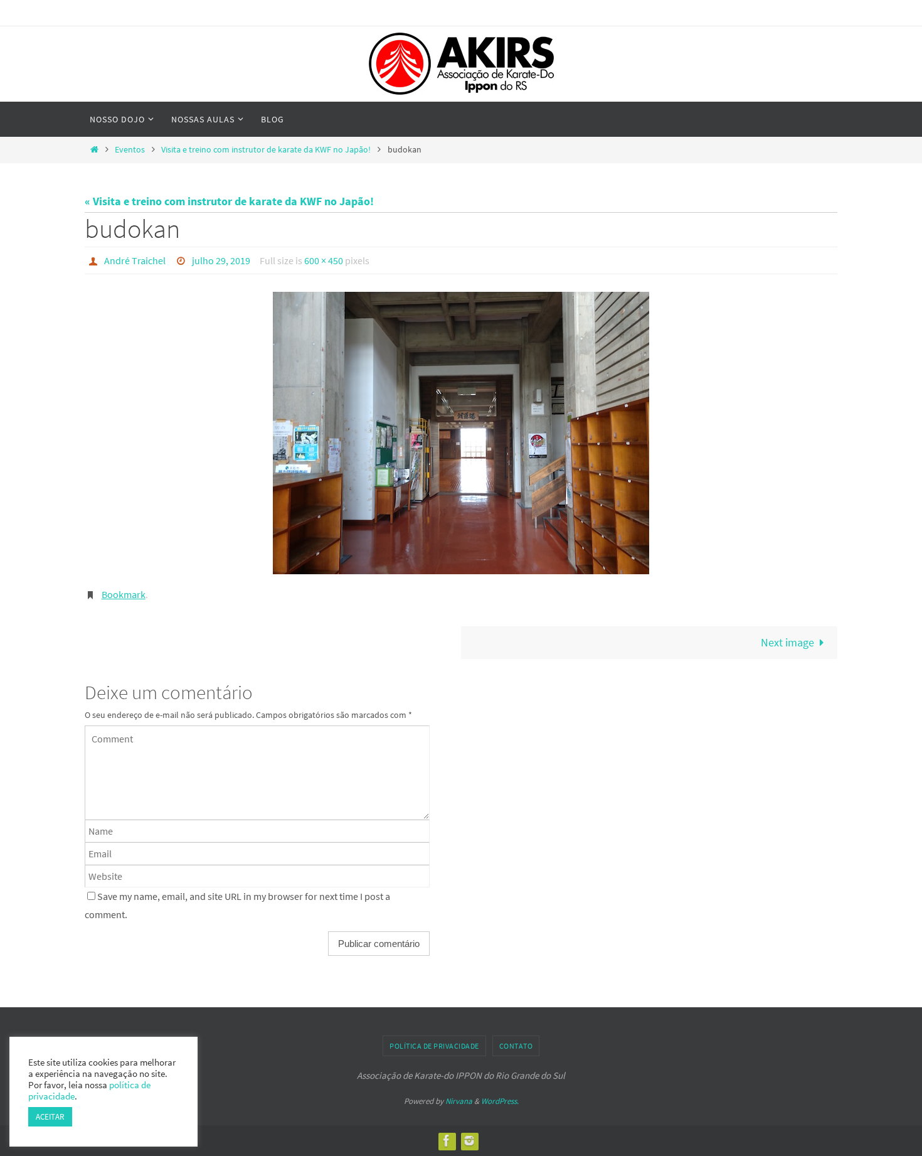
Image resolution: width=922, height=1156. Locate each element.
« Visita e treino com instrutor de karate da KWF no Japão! (229, 201)
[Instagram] (469, 1140)
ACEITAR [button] (50, 1116)
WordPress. (500, 1101)
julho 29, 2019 (221, 260)
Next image (787, 642)
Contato (516, 1046)
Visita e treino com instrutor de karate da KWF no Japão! (266, 149)
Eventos (130, 149)
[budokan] (461, 433)
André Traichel (135, 260)
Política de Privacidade (434, 1046)
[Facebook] (446, 1140)
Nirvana (458, 1101)
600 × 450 (323, 260)
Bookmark (124, 594)
